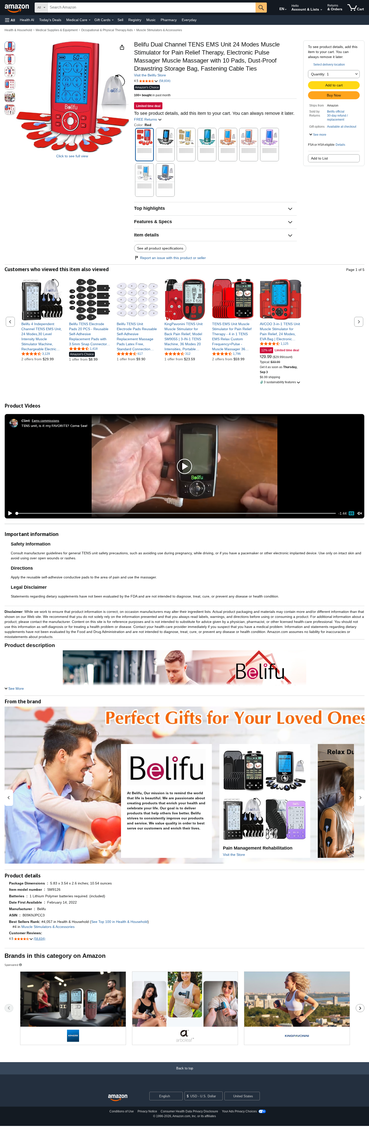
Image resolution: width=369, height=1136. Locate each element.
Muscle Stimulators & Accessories (159, 30)
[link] (42, 336)
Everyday (189, 20)
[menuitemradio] (351, 513)
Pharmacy (169, 20)
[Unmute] (359, 513)
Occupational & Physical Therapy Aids (107, 30)
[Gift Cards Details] (113, 20)
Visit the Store (234, 855)
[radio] (10, 47)
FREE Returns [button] (146, 119)
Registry (134, 20)
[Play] (9, 513)
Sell (120, 20)
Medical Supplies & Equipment (57, 30)
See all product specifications (160, 248)
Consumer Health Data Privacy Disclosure (189, 1111)
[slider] (175, 513)
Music (151, 20)
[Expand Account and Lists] (321, 9)
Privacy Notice (147, 1111)
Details (340, 144)
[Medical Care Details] (90, 20)
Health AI (27, 20)
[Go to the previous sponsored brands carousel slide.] (9, 1008)
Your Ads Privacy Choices (239, 1111)
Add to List (319, 158)
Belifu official (335, 111)
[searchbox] (152, 7)
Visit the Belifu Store (150, 75)
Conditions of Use (121, 1111)
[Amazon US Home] (117, 1098)
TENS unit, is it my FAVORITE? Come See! (54, 425)
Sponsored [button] (11, 964)
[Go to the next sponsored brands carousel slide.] (360, 1008)
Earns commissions (45, 420)
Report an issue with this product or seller (173, 258)
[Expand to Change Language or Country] (286, 9)
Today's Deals (50, 20)
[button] (10, 20)
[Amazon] (17, 7)
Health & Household (18, 30)
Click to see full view (72, 156)
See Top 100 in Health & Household (119, 922)
